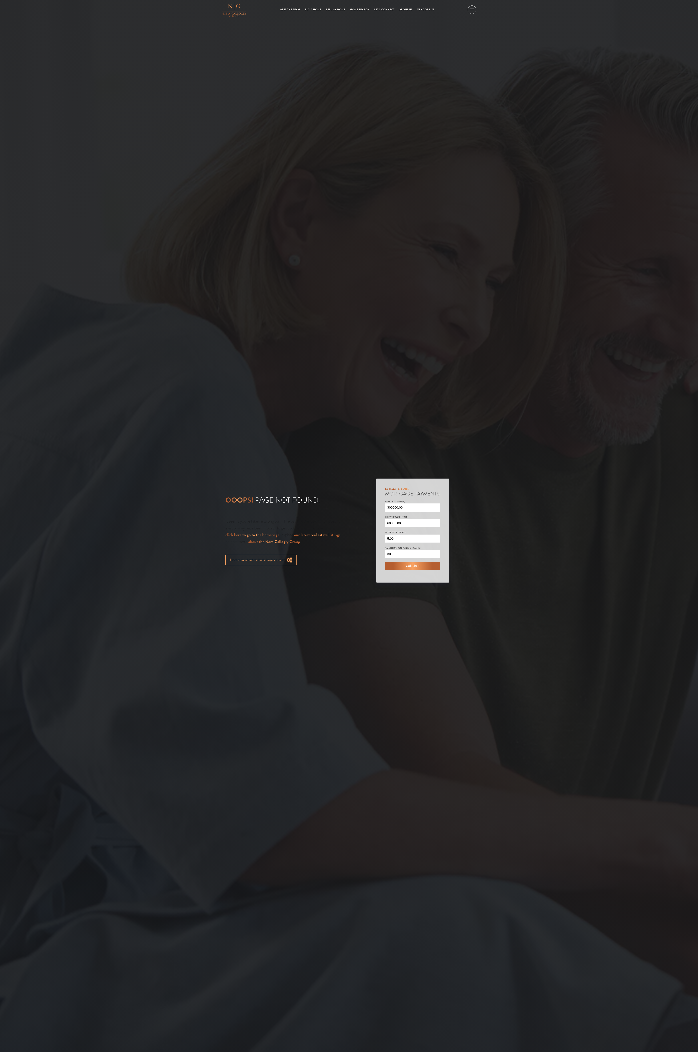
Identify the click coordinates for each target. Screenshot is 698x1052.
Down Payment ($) (396, 517)
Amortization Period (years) (402, 548)
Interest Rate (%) (395, 532)
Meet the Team (290, 9)
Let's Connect (384, 9)
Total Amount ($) (395, 501)
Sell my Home (335, 9)
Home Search (360, 9)
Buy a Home (313, 9)
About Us (406, 9)
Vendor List (425, 9)
